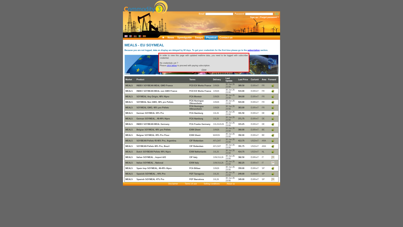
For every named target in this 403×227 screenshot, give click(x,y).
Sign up (254, 17)
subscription (253, 50)
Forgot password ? (269, 17)
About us (231, 184)
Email (201, 14)
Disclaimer (173, 184)
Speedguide (184, 37)
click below (172, 65)
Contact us (226, 37)
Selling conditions (212, 184)
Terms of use (191, 184)
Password (239, 14)
